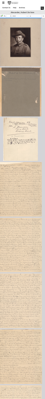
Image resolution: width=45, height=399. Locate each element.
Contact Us (6, 8)
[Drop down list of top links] (4, 3)
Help (14, 8)
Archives (22, 8)
